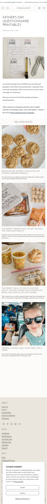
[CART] (44, 8)
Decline (22, 493)
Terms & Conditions (8, 415)
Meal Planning (6, 436)
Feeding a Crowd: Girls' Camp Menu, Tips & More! (22, 349)
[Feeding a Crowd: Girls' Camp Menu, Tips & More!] (23, 324)
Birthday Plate (6, 442)
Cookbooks (5, 433)
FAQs (3, 457)
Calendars (5, 445)
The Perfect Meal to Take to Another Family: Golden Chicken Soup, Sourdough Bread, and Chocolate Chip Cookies (22, 290)
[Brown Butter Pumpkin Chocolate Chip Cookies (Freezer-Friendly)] (23, 147)
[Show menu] (3, 8)
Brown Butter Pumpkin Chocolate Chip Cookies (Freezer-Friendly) (21, 172)
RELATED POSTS (23, 122)
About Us (5, 407)
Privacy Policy (18, 481)
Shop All (4, 448)
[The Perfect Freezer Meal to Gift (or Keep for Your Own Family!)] (23, 204)
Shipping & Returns (8, 460)
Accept (22, 487)
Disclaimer (5, 418)
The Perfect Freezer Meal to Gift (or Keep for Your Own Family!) (22, 230)
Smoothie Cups (7, 439)
